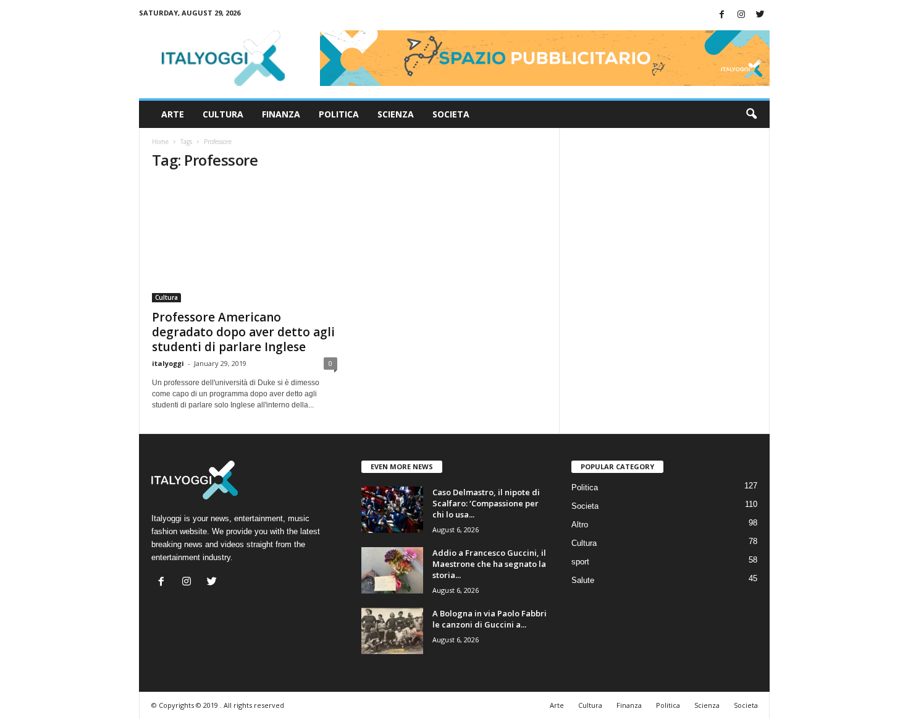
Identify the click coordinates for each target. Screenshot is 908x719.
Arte (172, 114)
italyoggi (168, 363)
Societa (450, 114)
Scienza (395, 114)
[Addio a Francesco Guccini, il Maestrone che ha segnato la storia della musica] (392, 570)
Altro (579, 524)
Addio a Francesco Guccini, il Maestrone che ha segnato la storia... (489, 564)
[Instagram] (741, 15)
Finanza (281, 114)
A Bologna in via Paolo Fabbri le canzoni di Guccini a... (489, 619)
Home (160, 141)
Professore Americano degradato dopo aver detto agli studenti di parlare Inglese (243, 332)
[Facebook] (722, 15)
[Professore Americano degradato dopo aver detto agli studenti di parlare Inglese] (244, 242)
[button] (751, 114)
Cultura (223, 114)
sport (580, 561)
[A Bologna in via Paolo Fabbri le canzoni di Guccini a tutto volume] (392, 631)
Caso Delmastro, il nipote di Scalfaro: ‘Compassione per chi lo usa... (486, 503)
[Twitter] (760, 15)
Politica (339, 114)
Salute (582, 580)
